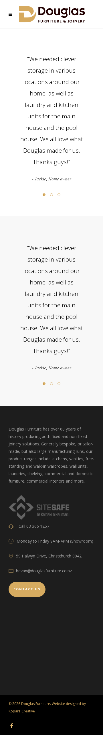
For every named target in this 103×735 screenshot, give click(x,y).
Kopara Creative (22, 711)
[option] (51, 117)
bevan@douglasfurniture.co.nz (44, 570)
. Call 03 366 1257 (33, 526)
